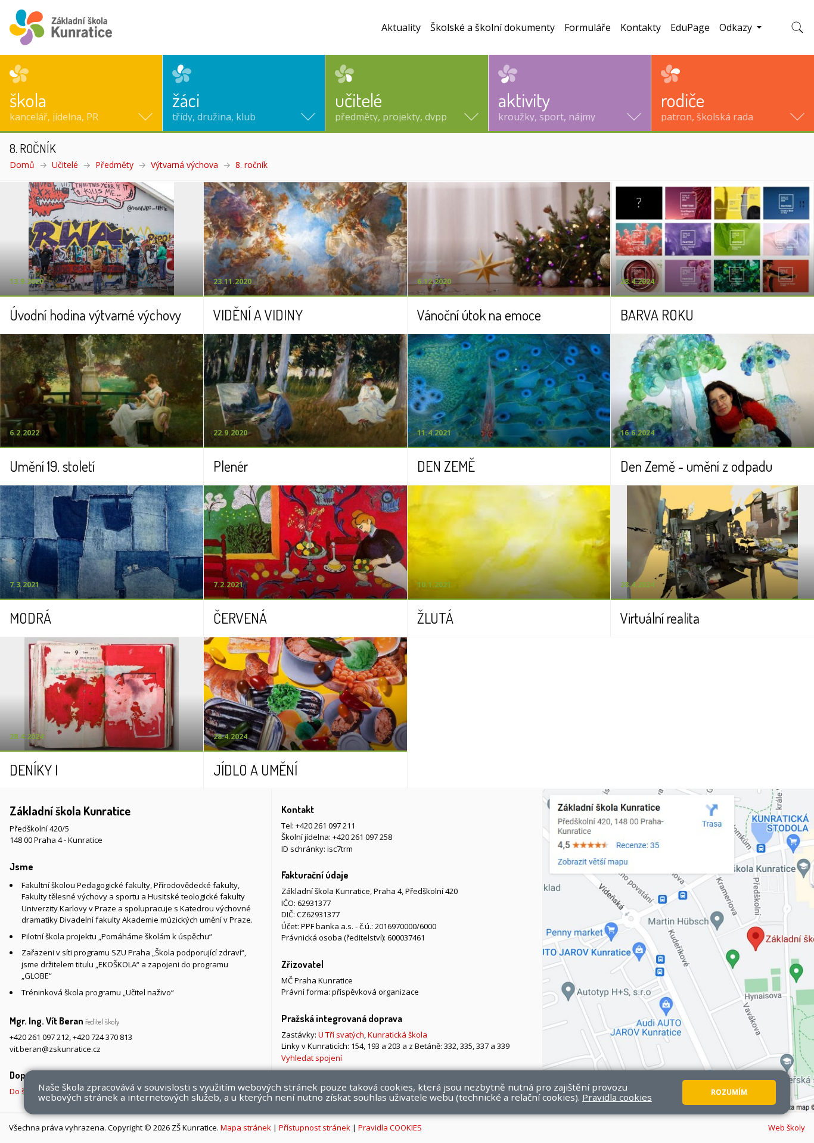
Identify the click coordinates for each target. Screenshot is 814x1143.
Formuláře (587, 27)
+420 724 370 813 (102, 1037)
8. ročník (251, 164)
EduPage (690, 27)
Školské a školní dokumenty (492, 27)
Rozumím (729, 1092)
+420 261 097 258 (362, 836)
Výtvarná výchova (184, 164)
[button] (81, 93)
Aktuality (401, 27)
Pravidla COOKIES (390, 1127)
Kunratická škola (397, 1034)
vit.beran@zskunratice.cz (55, 1049)
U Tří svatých (341, 1034)
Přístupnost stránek (314, 1127)
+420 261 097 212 (39, 1037)
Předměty (114, 164)
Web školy (786, 1127)
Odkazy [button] (736, 27)
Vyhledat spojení (311, 1057)
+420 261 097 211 (325, 825)
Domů (22, 164)
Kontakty (640, 27)
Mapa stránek (245, 1127)
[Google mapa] (678, 950)
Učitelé (65, 164)
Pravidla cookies (617, 1097)
